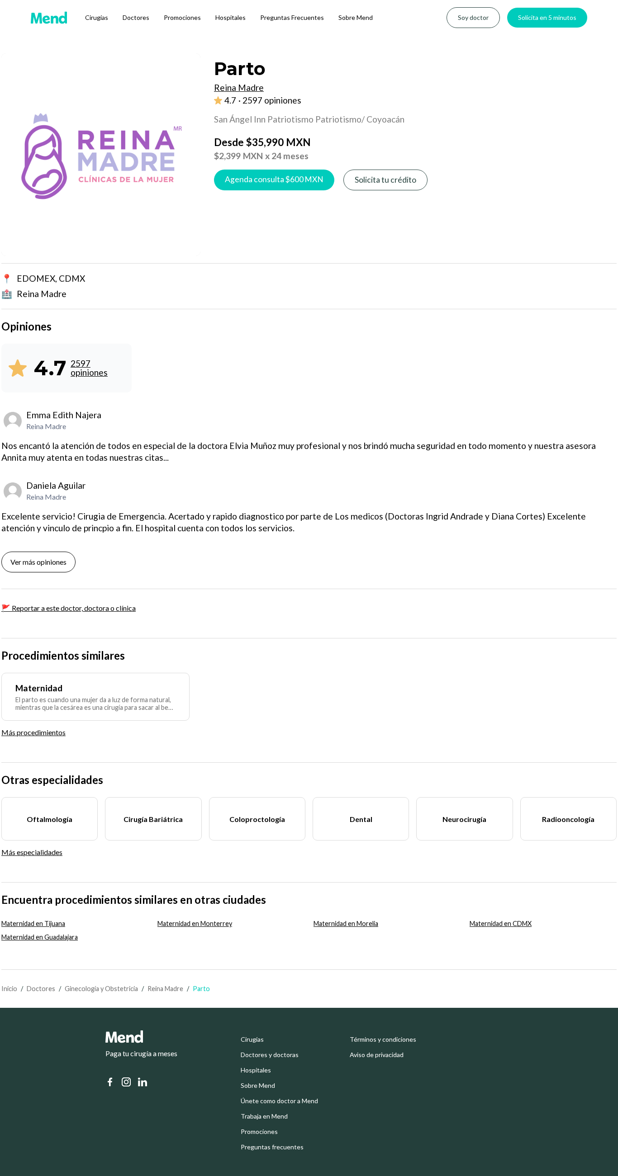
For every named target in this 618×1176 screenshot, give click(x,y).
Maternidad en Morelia (346, 923)
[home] (49, 17)
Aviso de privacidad (377, 1054)
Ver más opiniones (38, 561)
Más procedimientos (33, 732)
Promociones (182, 17)
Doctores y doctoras (270, 1054)
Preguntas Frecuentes (292, 17)
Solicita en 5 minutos (547, 17)
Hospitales (230, 17)
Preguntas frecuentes (272, 1147)
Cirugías (96, 17)
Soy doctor (473, 17)
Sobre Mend (355, 17)
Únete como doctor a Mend (279, 1101)
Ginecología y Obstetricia (101, 988)
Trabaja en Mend (264, 1116)
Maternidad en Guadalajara (39, 937)
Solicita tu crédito (385, 179)
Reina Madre (165, 988)
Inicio (9, 988)
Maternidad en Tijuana (33, 923)
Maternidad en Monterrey (194, 923)
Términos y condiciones (383, 1039)
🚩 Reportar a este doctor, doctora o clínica (68, 608)
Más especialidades (31, 852)
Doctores (136, 17)
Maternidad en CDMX (501, 923)
